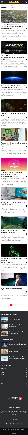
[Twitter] (17, 424)
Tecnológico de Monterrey (6, 28)
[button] (26, 2)
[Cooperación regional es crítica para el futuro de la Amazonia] (14, 222)
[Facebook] (6, 424)
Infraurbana (3, 110)
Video (2, 285)
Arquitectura (3, 22)
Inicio (2, 5)
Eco (1, 227)
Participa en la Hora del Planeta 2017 (13, 85)
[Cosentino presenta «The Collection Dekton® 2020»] (4, 326)
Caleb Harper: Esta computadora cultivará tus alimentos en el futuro (12, 289)
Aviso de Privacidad (15, 429)
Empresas (3, 53)
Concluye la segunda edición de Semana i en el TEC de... (11, 173)
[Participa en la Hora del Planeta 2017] (14, 77)
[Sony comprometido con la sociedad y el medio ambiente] (14, 193)
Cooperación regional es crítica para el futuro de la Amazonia (13, 231)
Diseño (2, 372)
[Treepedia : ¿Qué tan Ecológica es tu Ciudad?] (14, 105)
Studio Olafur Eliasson (5, 262)
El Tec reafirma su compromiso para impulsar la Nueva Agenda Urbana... (13, 25)
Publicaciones (4, 381)
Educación (3, 170)
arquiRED (3, 59)
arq (1, 370)
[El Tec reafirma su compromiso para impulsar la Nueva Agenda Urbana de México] (14, 16)
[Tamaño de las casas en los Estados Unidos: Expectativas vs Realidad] (4, 358)
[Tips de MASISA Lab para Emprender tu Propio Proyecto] (14, 134)
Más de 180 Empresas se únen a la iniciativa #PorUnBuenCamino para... (13, 57)
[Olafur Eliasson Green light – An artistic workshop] (14, 250)
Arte (2, 256)
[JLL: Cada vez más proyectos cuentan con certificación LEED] (4, 319)
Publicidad (22, 429)
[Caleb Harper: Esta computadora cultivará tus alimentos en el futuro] (14, 279)
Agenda (2, 83)
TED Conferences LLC (5, 291)
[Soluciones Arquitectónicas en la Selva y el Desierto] (4, 351)
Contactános (14, 430)
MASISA (2, 146)
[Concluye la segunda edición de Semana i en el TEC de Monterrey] (14, 164)
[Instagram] (10, 424)
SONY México (3, 205)
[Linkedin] (14, 424)
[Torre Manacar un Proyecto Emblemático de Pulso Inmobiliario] (4, 344)
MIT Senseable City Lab (5, 117)
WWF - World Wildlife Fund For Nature (9, 87)
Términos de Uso (5, 429)
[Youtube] (21, 424)
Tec (1, 199)
